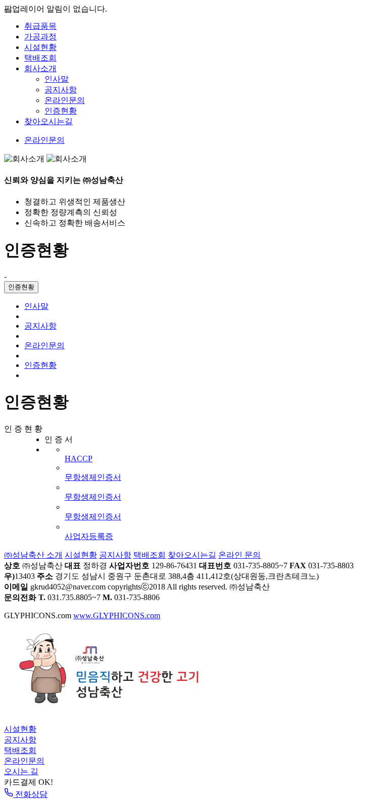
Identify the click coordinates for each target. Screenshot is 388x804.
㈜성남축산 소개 (33, 555)
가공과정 (40, 36)
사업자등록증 (89, 536)
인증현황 (60, 110)
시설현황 (40, 47)
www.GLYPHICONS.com (116, 615)
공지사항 (60, 89)
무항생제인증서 (93, 477)
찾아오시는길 (48, 121)
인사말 (56, 79)
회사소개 (40, 68)
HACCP (78, 458)
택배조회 (40, 57)
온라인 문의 (239, 555)
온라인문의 (64, 100)
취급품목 (40, 26)
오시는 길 (21, 771)
